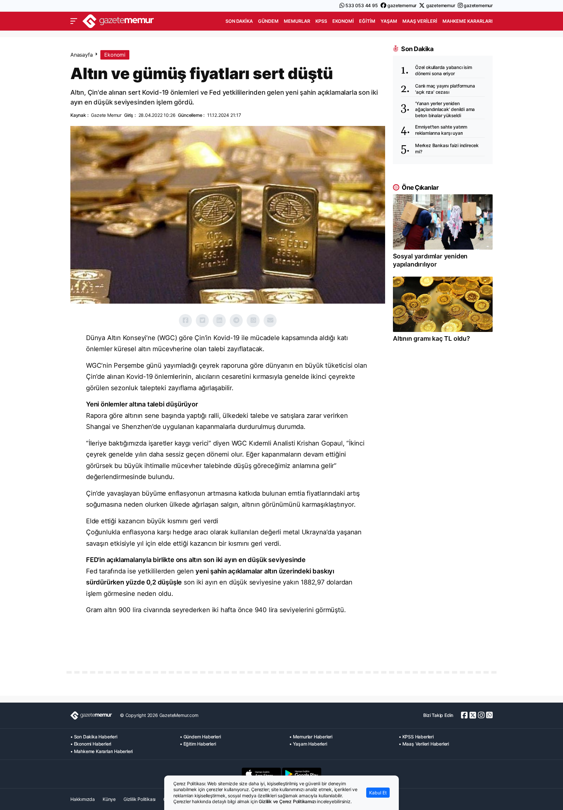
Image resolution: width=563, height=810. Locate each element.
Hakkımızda (82, 799)
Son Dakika (239, 21)
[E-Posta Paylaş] (270, 320)
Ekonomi (343, 21)
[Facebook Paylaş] (185, 320)
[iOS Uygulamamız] (261, 774)
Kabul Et (378, 792)
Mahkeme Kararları (467, 21)
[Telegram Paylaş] (236, 320)
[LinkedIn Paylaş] (219, 320)
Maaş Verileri (419, 21)
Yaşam (389, 21)
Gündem (268, 21)
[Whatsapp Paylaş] (253, 320)
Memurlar (297, 21)
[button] (73, 21)
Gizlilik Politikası (139, 799)
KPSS (321, 21)
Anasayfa (81, 54)
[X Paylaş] (202, 320)
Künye (109, 799)
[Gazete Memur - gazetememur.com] (118, 20)
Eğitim (367, 21)
